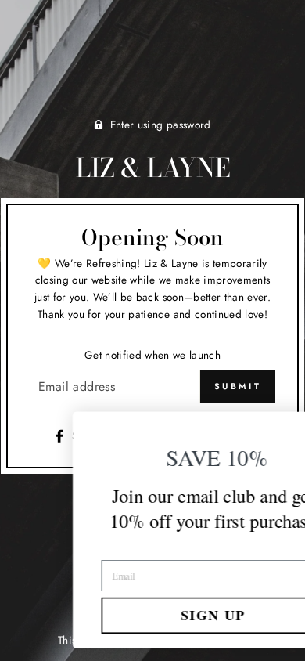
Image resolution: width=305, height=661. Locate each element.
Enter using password (160, 124)
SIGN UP (157, 615)
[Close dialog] (281, 428)
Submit (237, 386)
